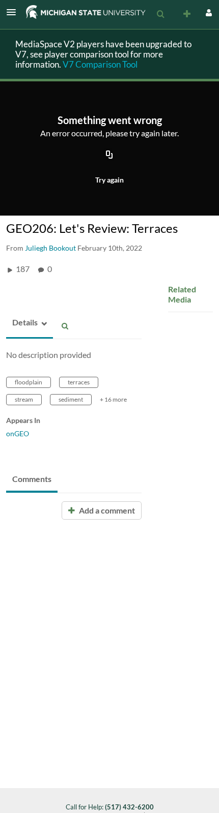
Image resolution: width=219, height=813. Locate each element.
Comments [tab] (31, 479)
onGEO (17, 433)
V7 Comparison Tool (100, 64)
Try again (109, 179)
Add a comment (106, 510)
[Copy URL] (109, 155)
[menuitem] (160, 14)
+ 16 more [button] (113, 399)
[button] (14, 12)
